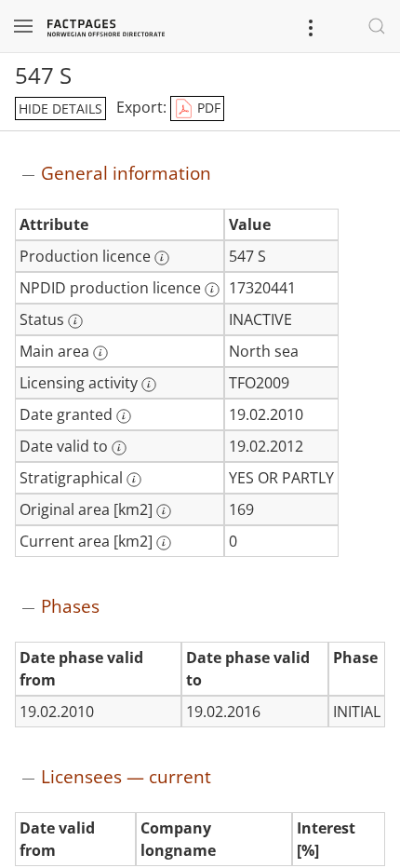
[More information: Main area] (100, 353)
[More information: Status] (75, 321)
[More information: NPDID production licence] (212, 289)
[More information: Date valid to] (119, 448)
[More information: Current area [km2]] (163, 543)
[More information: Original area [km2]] (163, 511)
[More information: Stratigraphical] (134, 479)
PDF (206, 107)
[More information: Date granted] (123, 416)
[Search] (376, 26)
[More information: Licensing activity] (148, 384)
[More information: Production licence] (161, 258)
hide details (60, 108)
